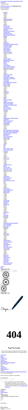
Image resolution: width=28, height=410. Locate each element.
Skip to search (13, 1)
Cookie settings (4, 395)
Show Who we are (7, 168)
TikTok (20, 371)
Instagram (12, 371)
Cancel (2, 408)
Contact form (4, 367)
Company (3, 360)
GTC (2, 393)
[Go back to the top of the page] (2, 398)
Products (3, 357)
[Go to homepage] (5, 7)
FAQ (10, 6)
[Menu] (1, 284)
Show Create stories (7, 262)
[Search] (14, 271)
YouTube (3, 371)
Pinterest (24, 371)
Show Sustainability (7, 136)
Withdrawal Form (5, 369)
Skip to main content (5, 1)
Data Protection (4, 392)
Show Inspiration (7, 264)
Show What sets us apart (9, 180)
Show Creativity (7, 122)
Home (2, 356)
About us (3, 366)
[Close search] (16, 271)
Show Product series (8, 148)
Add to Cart (7, 408)
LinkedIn (17, 371)
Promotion (3, 6)
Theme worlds (4, 358)
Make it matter (4, 361)
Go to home (3, 354)
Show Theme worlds (8, 149)
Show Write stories (7, 247)
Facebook (7, 371)
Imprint (2, 391)
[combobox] (7, 271)
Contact (7, 6)
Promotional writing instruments (8, 362)
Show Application (7, 108)
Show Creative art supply (9, 66)
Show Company (7, 225)
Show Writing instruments (9, 35)
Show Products (6, 83)
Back (5, 17)
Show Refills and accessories (10, 82)
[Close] (1, 406)
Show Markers (6, 50)
